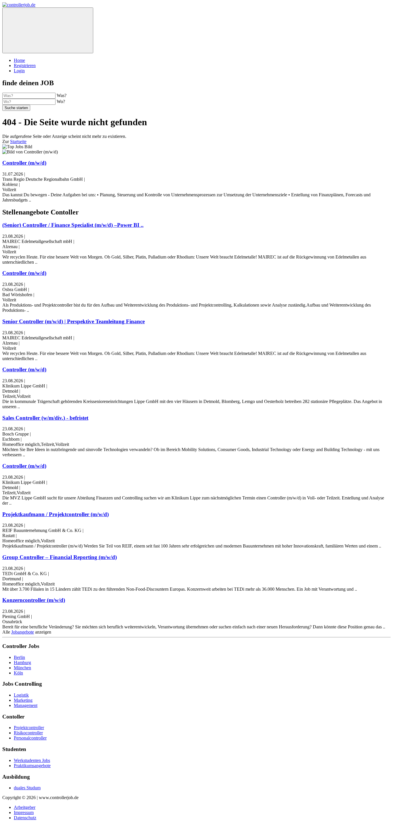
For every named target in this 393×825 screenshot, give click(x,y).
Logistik (21, 695)
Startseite (18, 141)
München (22, 667)
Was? (61, 95)
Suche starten (16, 108)
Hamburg (22, 662)
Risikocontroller (28, 732)
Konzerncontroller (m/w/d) (33, 600)
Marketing (23, 700)
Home (19, 60)
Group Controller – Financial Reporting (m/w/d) (59, 557)
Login (19, 70)
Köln (18, 672)
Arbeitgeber (24, 807)
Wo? (61, 101)
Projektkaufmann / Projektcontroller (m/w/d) (55, 514)
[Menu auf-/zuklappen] (47, 30)
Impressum (24, 812)
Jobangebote (22, 632)
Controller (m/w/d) (24, 163)
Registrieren (25, 65)
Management (25, 705)
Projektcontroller (29, 727)
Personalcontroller (30, 737)
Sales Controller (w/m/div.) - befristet (45, 418)
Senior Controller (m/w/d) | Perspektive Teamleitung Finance (73, 321)
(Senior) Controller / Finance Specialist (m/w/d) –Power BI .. (73, 225)
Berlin (19, 657)
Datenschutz (25, 817)
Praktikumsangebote (32, 765)
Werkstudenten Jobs (32, 760)
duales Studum (27, 787)
